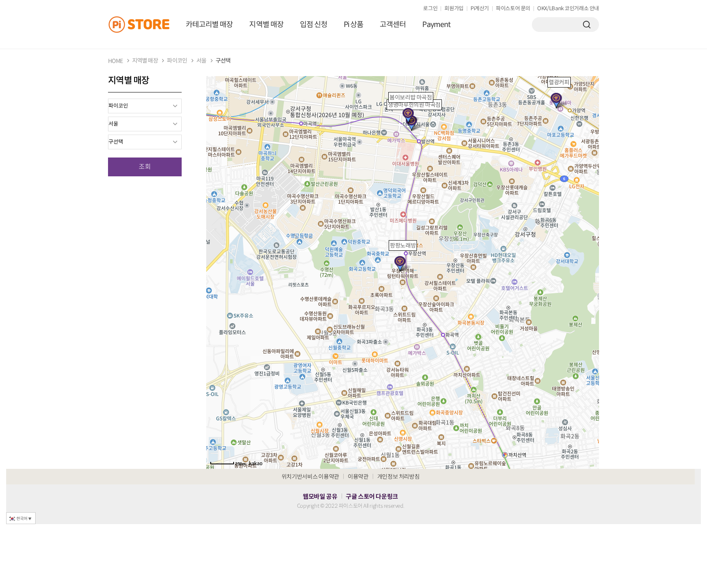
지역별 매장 (266, 24)
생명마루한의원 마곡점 (414, 104)
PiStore (143, 24)
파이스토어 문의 (513, 8)
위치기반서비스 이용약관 (310, 476)
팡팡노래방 (403, 245)
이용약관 (358, 476)
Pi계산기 (480, 8)
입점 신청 (313, 24)
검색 (586, 24)
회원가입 (454, 8)
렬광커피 (559, 82)
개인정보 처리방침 (398, 476)
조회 (145, 166)
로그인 (430, 8)
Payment (436, 24)
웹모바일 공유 (320, 496)
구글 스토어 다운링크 (372, 496)
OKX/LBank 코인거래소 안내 (568, 8)
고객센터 (393, 24)
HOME (115, 61)
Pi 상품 (353, 24)
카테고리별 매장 (209, 24)
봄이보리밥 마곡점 (411, 97)
